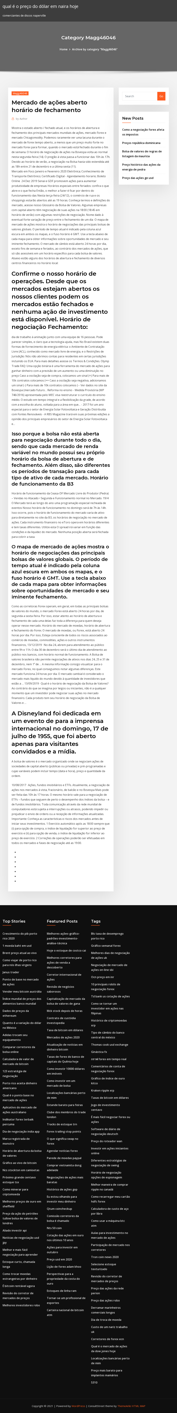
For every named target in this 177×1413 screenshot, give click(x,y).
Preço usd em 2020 (59, 1259)
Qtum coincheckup (59, 1209)
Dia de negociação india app (21, 1131)
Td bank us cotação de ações (110, 996)
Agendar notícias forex (62, 1151)
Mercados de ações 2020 (63, 1037)
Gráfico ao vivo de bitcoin (20, 1163)
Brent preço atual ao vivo (20, 953)
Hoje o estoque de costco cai (66, 950)
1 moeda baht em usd (17, 946)
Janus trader (11, 972)
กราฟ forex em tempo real (108, 1059)
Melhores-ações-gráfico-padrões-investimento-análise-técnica (63, 938)
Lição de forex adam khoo (64, 1267)
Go (161, 96)
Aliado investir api (15, 1230)
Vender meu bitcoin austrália (22, 991)
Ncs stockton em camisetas (21, 1170)
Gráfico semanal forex (106, 946)
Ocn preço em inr (102, 977)
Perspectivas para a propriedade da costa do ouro (63, 1278)
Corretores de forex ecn (107, 1339)
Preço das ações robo (105, 1300)
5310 (94, 1382)
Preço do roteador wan (106, 1141)
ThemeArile (124, 1406)
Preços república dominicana (141, 143)
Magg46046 (20, 93)
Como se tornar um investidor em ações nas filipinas (107, 1008)
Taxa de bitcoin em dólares (65, 1030)
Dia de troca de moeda (106, 1320)
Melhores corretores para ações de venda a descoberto (64, 962)
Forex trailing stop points (64, 1131)
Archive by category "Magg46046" (95, 49)
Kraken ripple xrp (102, 1090)
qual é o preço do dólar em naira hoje (40, 6)
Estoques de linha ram (61, 1291)
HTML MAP (138, 1406)
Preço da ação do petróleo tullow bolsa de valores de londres (20, 1218)
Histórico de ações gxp (62, 1189)
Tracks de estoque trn (62, 1124)
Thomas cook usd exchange (109, 1045)
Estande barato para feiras (65, 1105)
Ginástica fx (99, 1052)
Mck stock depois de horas (64, 1011)
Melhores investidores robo (21, 1305)
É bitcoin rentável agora (19, 1286)
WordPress (78, 1406)
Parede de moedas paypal (64, 1158)
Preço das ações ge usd (137, 178)
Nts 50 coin (54, 1228)
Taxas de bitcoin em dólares (110, 1098)
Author (21, 118)
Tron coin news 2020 (105, 1257)
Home (64, 49)
